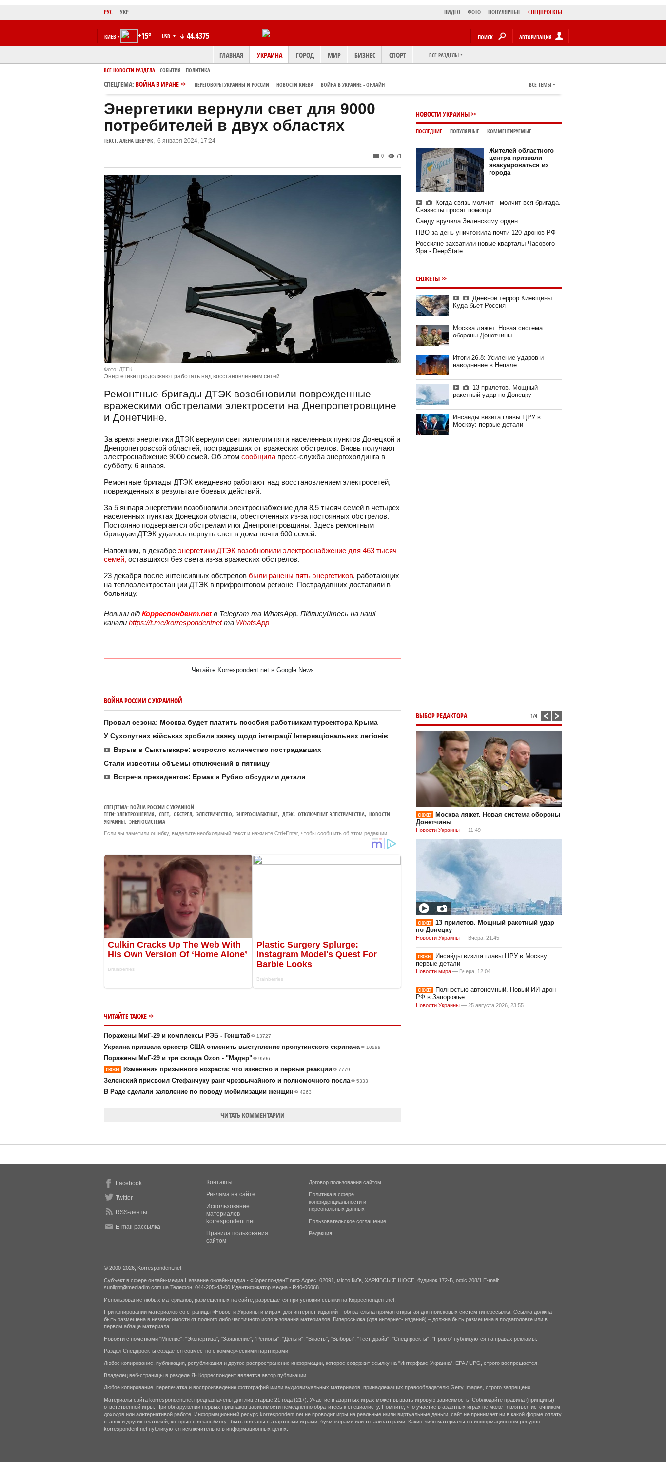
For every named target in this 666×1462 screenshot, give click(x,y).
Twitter (124, 1197)
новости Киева (294, 84)
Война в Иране (260, 84)
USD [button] (167, 36)
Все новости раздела (129, 70)
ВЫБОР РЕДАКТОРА (441, 715)
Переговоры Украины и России (232, 84)
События (170, 70)
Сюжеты (428, 278)
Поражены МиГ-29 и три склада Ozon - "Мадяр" (187, 1058)
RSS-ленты (131, 1212)
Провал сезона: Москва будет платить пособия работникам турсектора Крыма (241, 722)
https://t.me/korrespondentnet (175, 622)
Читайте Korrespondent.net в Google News (253, 669)
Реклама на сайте (230, 1194)
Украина (269, 54)
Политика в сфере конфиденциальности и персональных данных (337, 1201)
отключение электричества (331, 814)
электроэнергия (136, 814)
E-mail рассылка (138, 1227)
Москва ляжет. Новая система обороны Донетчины (498, 331)
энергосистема (147, 821)
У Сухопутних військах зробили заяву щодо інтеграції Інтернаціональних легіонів (246, 736)
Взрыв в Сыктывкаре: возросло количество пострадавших (217, 749)
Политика (198, 70)
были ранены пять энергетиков (301, 576)
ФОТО (474, 12)
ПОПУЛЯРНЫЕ (504, 12)
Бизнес (364, 54)
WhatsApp (252, 622)
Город (305, 54)
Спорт (397, 54)
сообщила (259, 457)
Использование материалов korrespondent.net (230, 1214)
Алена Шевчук (136, 140)
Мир (334, 54)
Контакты (219, 1182)
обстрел (183, 814)
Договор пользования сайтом (345, 1182)
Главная (231, 54)
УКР (124, 12)
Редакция (320, 1233)
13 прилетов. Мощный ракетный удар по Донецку (495, 391)
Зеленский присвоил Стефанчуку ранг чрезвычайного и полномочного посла (236, 1080)
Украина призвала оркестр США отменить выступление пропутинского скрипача (242, 1046)
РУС (108, 12)
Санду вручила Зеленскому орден (467, 221)
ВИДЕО (452, 12)
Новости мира (433, 971)
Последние (429, 131)
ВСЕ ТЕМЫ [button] (540, 84)
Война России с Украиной (162, 806)
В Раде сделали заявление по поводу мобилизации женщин (208, 1091)
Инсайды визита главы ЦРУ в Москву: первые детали (497, 421)
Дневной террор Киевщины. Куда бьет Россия (503, 302)
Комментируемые (509, 131)
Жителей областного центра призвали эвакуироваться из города (521, 161)
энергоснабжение (257, 814)
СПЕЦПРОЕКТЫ (545, 12)
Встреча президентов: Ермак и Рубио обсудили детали (210, 777)
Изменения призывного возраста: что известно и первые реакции (228, 1069)
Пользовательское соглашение (347, 1221)
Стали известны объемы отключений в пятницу (187, 763)
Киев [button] (110, 36)
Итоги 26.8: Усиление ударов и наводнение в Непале (498, 361)
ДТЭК (288, 814)
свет (164, 814)
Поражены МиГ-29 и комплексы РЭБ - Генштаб (187, 1035)
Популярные (464, 131)
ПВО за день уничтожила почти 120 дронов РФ (486, 232)
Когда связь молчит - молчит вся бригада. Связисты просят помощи (488, 206)
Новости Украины (443, 114)
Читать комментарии (252, 1115)
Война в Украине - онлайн (353, 84)
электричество (214, 814)
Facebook (129, 1183)
